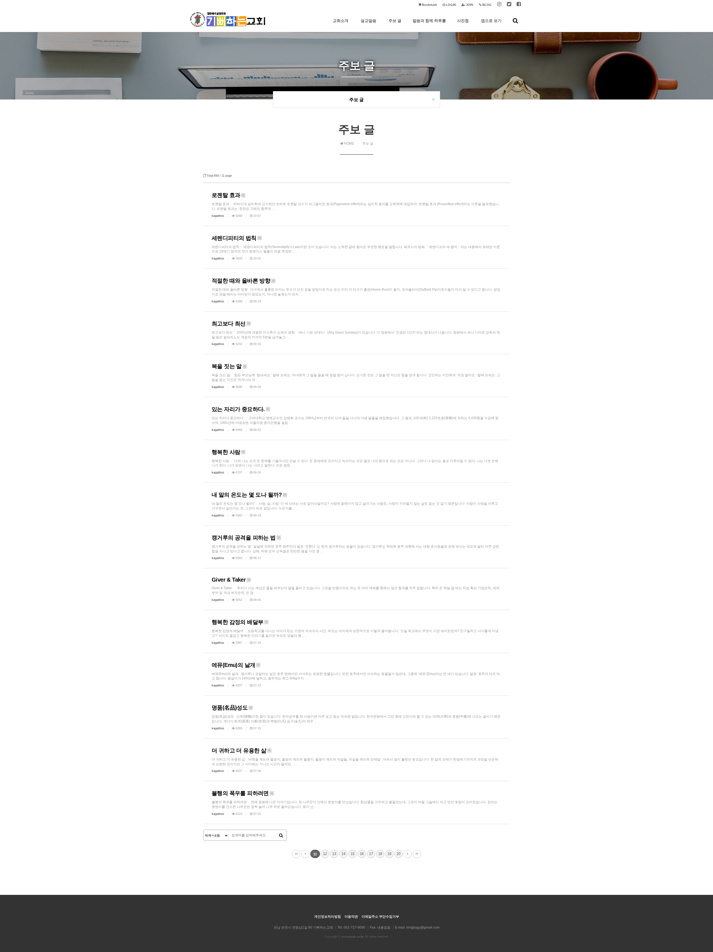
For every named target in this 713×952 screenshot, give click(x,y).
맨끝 (417, 854)
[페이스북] (519, 5)
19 (389, 854)
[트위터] (509, 5)
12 (325, 854)
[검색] (281, 835)
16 (362, 854)
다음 (408, 854)
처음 (296, 854)
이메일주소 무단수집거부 (380, 917)
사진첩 (463, 20)
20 (399, 854)
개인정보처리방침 (327, 917)
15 (353, 854)
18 (380, 854)
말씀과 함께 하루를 (429, 20)
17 (371, 854)
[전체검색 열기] (515, 20)
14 (343, 854)
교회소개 (340, 20)
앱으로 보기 (491, 20)
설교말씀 (368, 20)
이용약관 (351, 917)
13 (334, 854)
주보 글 (395, 20)
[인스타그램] (499, 5)
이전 (305, 854)
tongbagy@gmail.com (422, 927)
